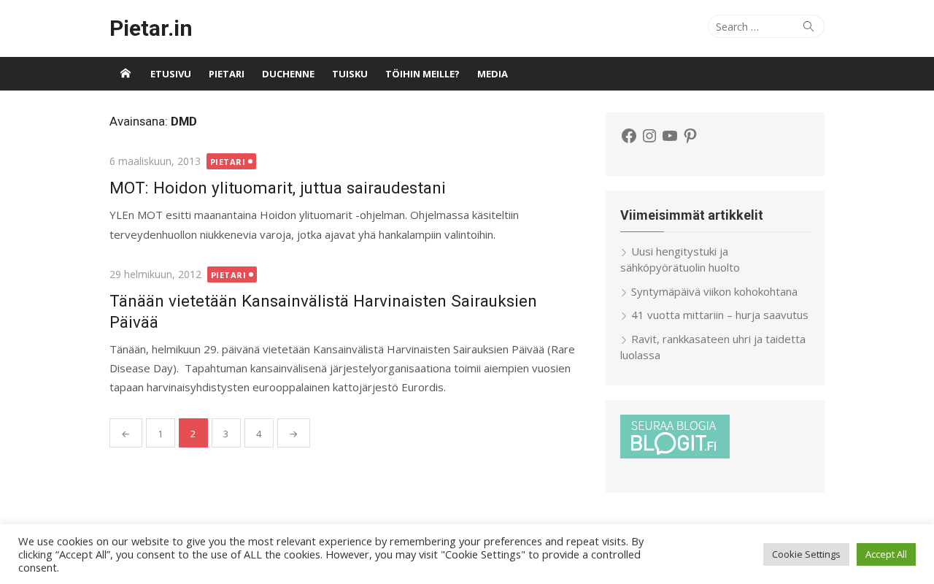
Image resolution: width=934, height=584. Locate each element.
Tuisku (350, 73)
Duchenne (288, 73)
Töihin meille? (422, 73)
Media (492, 73)
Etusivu (170, 73)
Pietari (226, 73)
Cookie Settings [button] (806, 554)
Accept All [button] (886, 554)
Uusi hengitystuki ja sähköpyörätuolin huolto (680, 259)
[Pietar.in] (125, 74)
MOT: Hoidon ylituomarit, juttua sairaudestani (277, 187)
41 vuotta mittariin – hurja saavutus (719, 314)
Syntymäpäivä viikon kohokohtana (714, 291)
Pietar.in (151, 28)
